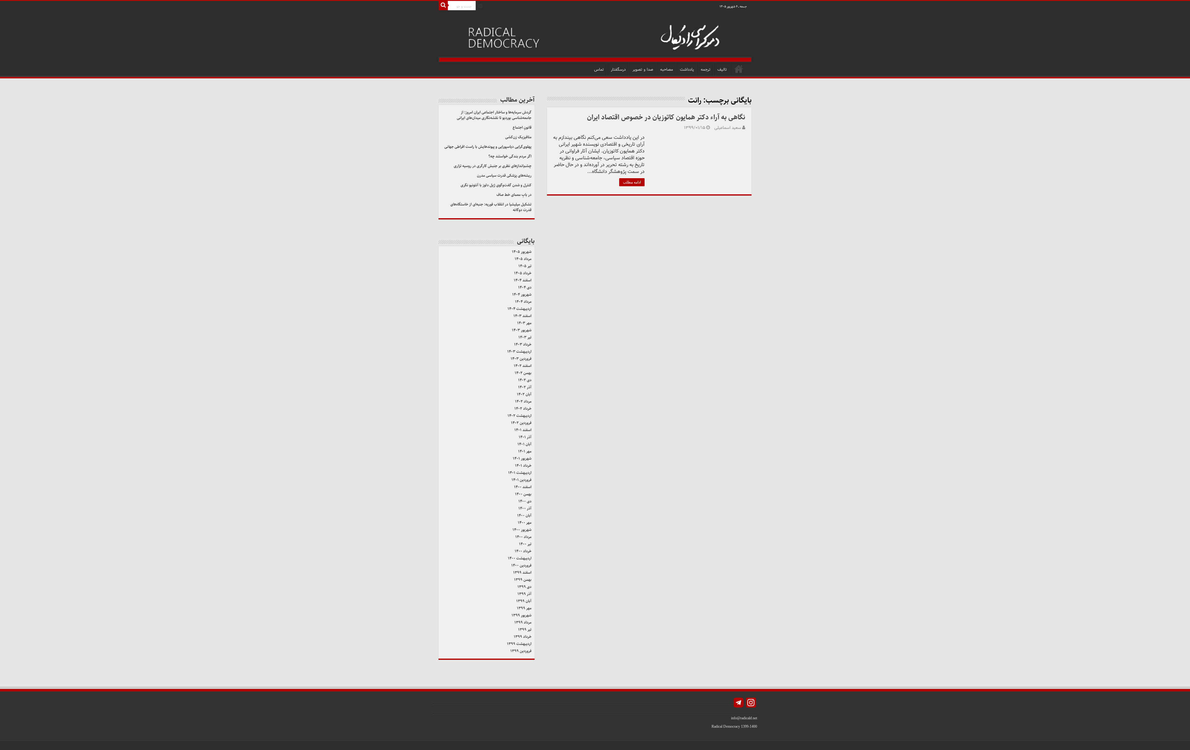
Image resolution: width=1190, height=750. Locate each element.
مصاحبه (666, 69)
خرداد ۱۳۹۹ (522, 637)
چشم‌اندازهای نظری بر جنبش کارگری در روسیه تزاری (492, 166)
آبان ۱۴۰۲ (524, 394)
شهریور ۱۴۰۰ (522, 530)
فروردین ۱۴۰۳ (521, 359)
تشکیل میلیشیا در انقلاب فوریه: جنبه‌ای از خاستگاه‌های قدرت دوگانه (490, 207)
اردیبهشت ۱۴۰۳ (519, 352)
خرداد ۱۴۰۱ (523, 466)
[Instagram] (480, 6)
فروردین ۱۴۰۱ (521, 480)
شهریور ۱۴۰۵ (521, 252)
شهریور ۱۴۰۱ (522, 458)
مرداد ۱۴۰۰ (523, 537)
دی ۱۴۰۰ (524, 501)
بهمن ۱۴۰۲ (523, 373)
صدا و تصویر (642, 69)
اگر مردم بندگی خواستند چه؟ (509, 156)
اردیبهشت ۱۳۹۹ (519, 644)
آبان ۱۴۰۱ (524, 444)
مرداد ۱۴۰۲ (523, 401)
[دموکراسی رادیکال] (595, 36)
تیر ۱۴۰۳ (524, 337)
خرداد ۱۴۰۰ (523, 551)
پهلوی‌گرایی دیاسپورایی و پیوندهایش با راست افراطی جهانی (487, 147)
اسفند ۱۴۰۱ (522, 430)
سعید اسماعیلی (727, 128)
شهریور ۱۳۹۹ (521, 615)
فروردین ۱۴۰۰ (521, 565)
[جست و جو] (443, 5)
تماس (599, 69)
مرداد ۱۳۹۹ (522, 622)
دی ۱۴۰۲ (524, 380)
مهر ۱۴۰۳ (524, 323)
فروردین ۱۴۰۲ (521, 423)
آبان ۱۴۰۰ (524, 515)
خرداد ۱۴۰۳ (522, 344)
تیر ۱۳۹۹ (524, 630)
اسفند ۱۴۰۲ (522, 366)
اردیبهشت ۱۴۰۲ (519, 416)
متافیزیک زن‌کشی (518, 137)
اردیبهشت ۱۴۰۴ (519, 309)
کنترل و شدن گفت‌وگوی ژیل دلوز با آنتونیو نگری (496, 185)
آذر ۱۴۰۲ (524, 387)
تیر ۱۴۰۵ (524, 266)
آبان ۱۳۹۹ (523, 601)
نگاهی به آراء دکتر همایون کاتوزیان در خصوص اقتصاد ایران (666, 117)
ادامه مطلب (632, 182)
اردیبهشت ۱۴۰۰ (519, 558)
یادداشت (687, 69)
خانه (739, 68)
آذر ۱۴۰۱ (525, 437)
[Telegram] (738, 703)
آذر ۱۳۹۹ (524, 594)
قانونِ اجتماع (522, 127)
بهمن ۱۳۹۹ (522, 580)
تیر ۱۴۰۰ (525, 544)
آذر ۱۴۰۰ (524, 508)
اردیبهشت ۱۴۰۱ (519, 473)
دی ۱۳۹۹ (524, 587)
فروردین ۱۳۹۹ (520, 651)
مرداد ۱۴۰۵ (523, 259)
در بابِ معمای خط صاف (513, 195)
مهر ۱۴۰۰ (524, 523)
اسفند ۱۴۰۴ (522, 280)
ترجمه (706, 69)
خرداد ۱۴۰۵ (522, 273)
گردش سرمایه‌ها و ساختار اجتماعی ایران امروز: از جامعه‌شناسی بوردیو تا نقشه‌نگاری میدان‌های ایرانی (494, 115)
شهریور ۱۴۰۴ (521, 295)
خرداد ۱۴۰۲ (522, 409)
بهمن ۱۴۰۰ (523, 494)
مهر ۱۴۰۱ (524, 451)
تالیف (722, 69)
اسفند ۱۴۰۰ (522, 487)
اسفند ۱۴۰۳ (522, 316)
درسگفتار (618, 69)
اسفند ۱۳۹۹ (522, 573)
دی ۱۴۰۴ (524, 287)
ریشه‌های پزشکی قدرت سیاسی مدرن (504, 176)
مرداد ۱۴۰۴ (523, 302)
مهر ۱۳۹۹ (524, 608)
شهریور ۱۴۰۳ (521, 330)
